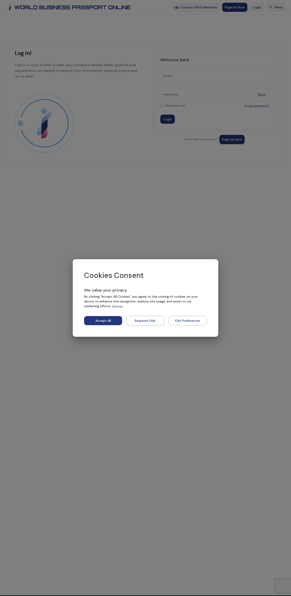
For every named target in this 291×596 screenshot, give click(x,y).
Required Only (145, 321)
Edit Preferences (187, 321)
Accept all (103, 321)
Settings (117, 306)
